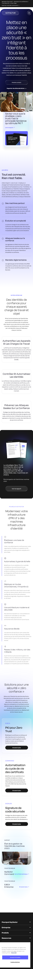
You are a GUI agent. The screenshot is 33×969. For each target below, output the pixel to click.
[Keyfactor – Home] (10, 13)
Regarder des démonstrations (15, 88)
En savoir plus (16, 860)
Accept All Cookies (15, 957)
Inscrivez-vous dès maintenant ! (10, 5)
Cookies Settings (15, 962)
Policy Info (13, 952)
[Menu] (29, 13)
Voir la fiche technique (21, 874)
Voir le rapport (16, 489)
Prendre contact (16, 82)
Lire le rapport (9, 127)
